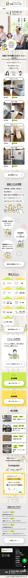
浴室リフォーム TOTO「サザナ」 (12, 521)
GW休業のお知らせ (7, 527)
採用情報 (18, 562)
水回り (21, 416)
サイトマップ (19, 564)
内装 (15, 445)
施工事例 (15, 416)
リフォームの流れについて (13, 364)
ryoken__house (14, 474)
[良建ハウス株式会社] (14, 4)
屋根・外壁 (21, 425)
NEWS (12, 512)
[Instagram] (23, 493)
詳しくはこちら (13, 383)
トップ (17, 549)
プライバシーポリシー (21, 566)
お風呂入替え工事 (17, 439)
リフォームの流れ (20, 554)
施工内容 (18, 551)
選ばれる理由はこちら (13, 264)
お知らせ (18, 558)
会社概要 (18, 560)
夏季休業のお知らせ (7, 514)
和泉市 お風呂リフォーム (19, 419)
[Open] (14, 484)
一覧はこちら (9, 458)
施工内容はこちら (13, 329)
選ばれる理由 (19, 553)
